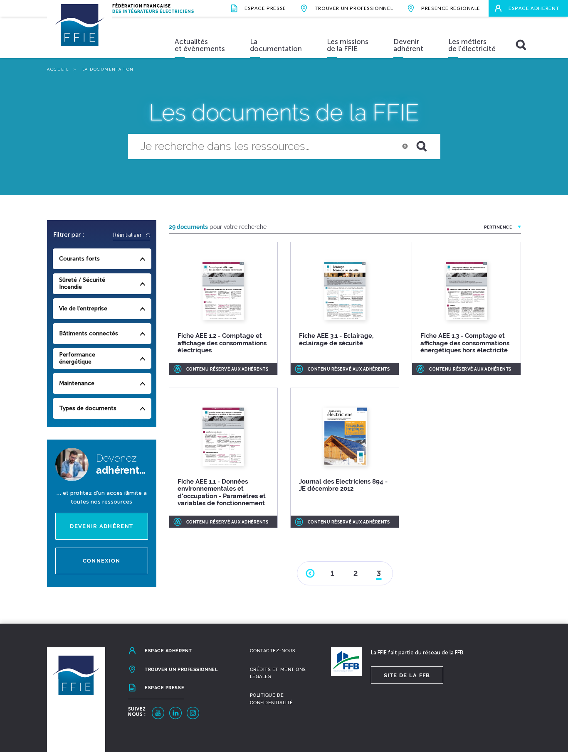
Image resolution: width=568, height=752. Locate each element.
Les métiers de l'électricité (472, 45)
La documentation (276, 45)
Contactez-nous (273, 651)
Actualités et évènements (200, 45)
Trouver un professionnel (353, 8)
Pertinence (498, 227)
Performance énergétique (77, 358)
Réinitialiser (128, 235)
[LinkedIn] (175, 713)
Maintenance (76, 383)
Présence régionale (450, 8)
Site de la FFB (407, 675)
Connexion (102, 561)
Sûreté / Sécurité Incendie (82, 283)
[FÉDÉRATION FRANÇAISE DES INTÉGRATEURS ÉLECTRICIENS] (79, 33)
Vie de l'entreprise (83, 308)
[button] (426, 147)
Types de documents (87, 408)
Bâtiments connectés (88, 333)
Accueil (58, 69)
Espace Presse (265, 8)
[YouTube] (158, 713)
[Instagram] (193, 713)
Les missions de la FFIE (347, 45)
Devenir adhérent (408, 45)
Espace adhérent (534, 8)
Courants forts (79, 258)
